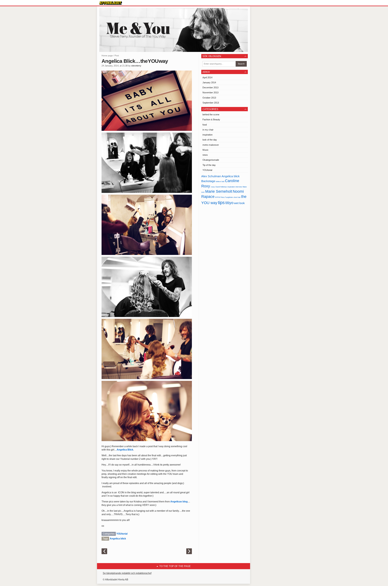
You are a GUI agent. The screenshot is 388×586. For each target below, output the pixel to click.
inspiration (207, 134)
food (204, 124)
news (205, 155)
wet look (239, 203)
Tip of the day (209, 165)
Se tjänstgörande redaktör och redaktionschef (127, 573)
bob (223, 181)
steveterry (136, 65)
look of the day (209, 139)
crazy (213, 187)
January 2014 (209, 82)
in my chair (207, 129)
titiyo (229, 203)
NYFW (217, 197)
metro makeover (210, 145)
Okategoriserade (210, 160)
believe (218, 181)
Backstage (208, 181)
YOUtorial (121, 533)
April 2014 (207, 77)
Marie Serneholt (218, 191)
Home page (107, 55)
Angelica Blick (125, 449)
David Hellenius (221, 187)
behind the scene (210, 114)
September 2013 (210, 102)
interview (239, 187)
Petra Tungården (227, 197)
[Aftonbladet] (110, 3)
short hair (237, 197)
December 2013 (210, 87)
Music (205, 150)
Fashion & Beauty (211, 119)
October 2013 (209, 97)
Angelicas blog (179, 501)
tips (221, 202)
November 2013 (210, 92)
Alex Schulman (211, 176)
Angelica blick (118, 538)
